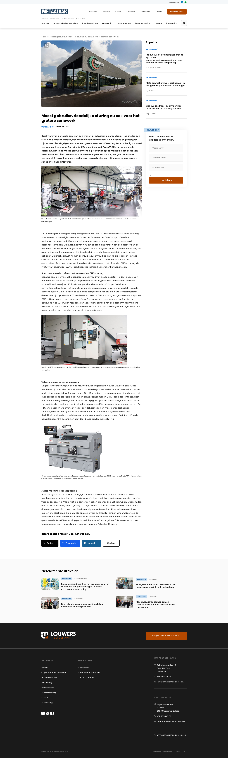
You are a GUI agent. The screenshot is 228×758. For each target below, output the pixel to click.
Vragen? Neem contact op (164, 635)
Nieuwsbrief (145, 12)
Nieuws (45, 23)
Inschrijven (166, 180)
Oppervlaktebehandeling (65, 23)
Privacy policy (181, 751)
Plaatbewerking (90, 23)
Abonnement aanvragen (89, 672)
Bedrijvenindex (176, 11)
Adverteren (130, 12)
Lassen (158, 23)
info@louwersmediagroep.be (171, 721)
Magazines (93, 12)
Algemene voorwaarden (162, 751)
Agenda (158, 12)
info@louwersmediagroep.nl (170, 682)
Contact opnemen (86, 677)
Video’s (118, 12)
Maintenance (124, 23)
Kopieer (111, 543)
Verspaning (107, 23)
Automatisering (143, 23)
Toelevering (171, 23)
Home (44, 36)
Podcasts (106, 12)
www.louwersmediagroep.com (172, 735)
